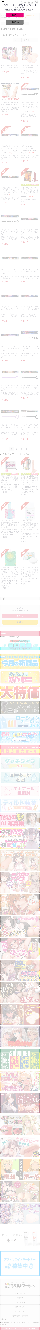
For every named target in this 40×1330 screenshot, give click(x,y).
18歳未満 (15, 22)
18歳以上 (15, 15)
